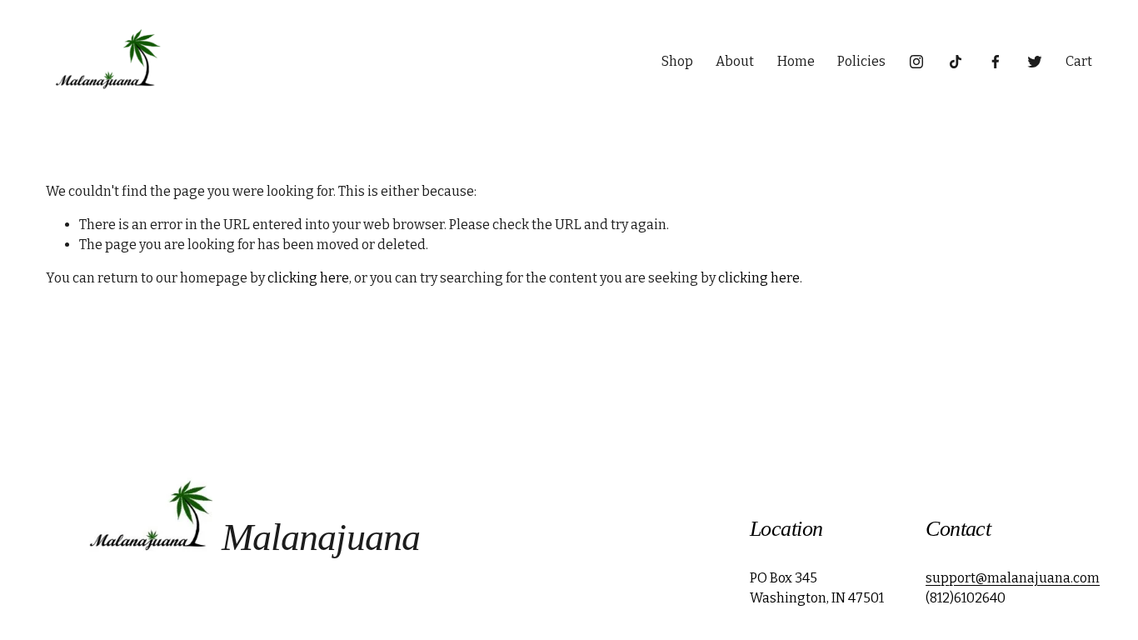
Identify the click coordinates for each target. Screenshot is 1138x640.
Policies (861, 61)
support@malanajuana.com (1013, 578)
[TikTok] (955, 61)
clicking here (308, 278)
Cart (1079, 61)
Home (796, 61)
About (735, 61)
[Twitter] (1034, 61)
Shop (677, 61)
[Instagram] (916, 61)
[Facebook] (995, 61)
